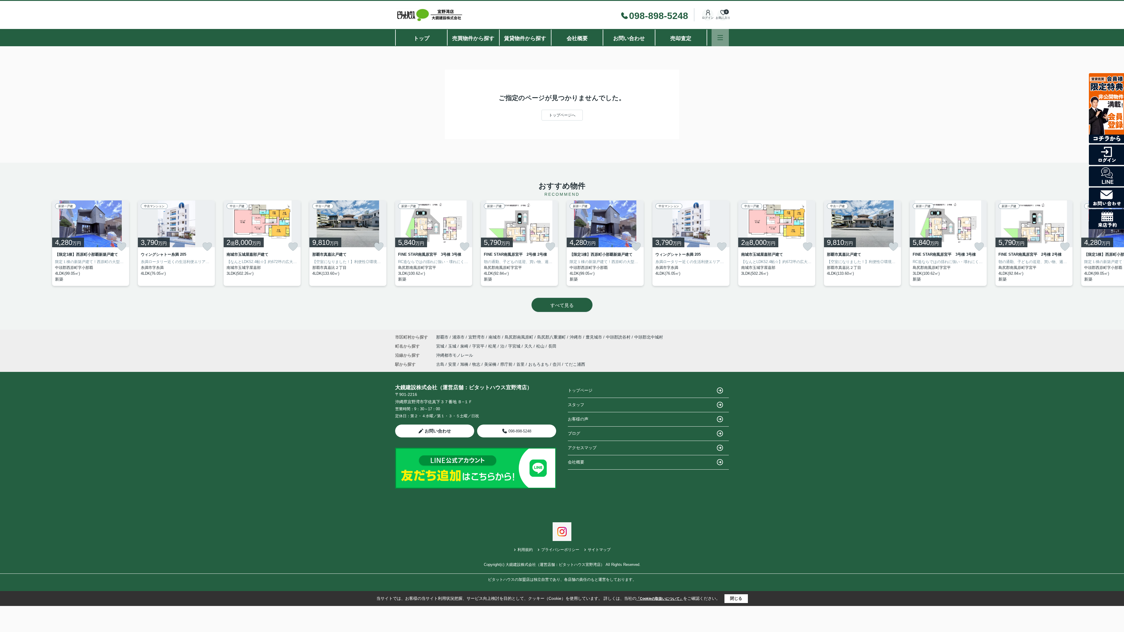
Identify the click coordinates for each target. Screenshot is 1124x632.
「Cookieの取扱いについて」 (659, 599)
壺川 (557, 364)
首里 (520, 364)
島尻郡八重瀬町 (551, 337)
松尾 (493, 346)
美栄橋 (490, 364)
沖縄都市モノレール (454, 355)
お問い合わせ (629, 38)
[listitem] (434, 243)
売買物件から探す (473, 38)
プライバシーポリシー (560, 549)
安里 (452, 364)
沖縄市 (576, 337)
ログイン (708, 17)
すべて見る (562, 305)
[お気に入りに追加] (121, 246)
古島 (440, 364)
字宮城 (515, 346)
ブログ (574, 433)
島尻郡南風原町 (519, 337)
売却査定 (680, 38)
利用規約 (525, 549)
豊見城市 (594, 337)
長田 (552, 346)
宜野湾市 (476, 337)
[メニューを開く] (720, 37)
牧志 (476, 364)
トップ (421, 38)
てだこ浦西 (575, 364)
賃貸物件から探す (525, 38)
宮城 (441, 346)
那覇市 (442, 337)
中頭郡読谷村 (618, 337)
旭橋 (464, 364)
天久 (529, 346)
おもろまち (538, 364)
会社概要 (577, 38)
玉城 (453, 346)
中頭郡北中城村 (648, 337)
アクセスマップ (582, 447)
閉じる (736, 598)
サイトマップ (599, 549)
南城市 (495, 337)
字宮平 (479, 346)
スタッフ (576, 404)
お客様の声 (578, 419)
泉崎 (465, 346)
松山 (541, 346)
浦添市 (458, 337)
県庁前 (506, 364)
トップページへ (562, 115)
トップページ (580, 390)
